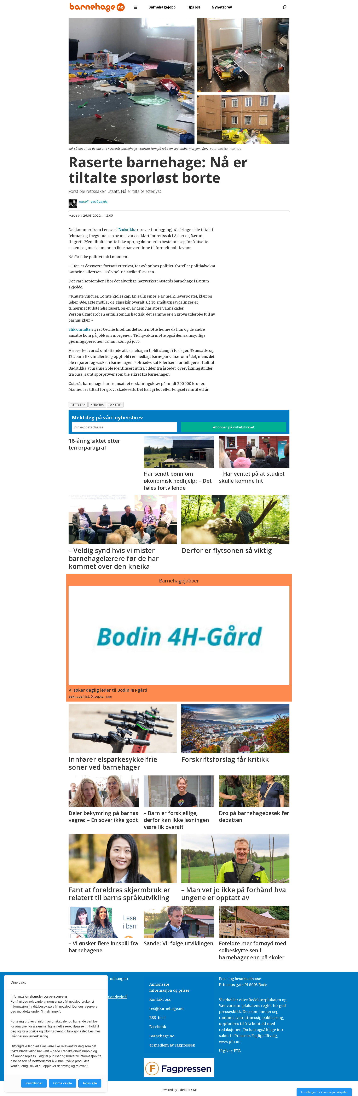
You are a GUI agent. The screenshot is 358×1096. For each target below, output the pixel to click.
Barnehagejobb (161, 7)
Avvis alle (90, 1083)
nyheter (115, 404)
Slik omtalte (80, 329)
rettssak (78, 404)
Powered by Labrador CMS (179, 1090)
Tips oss (193, 7)
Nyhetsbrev (222, 7)
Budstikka (127, 230)
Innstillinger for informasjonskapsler (324, 1092)
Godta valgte (62, 1083)
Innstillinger (33, 1083)
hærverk (97, 404)
